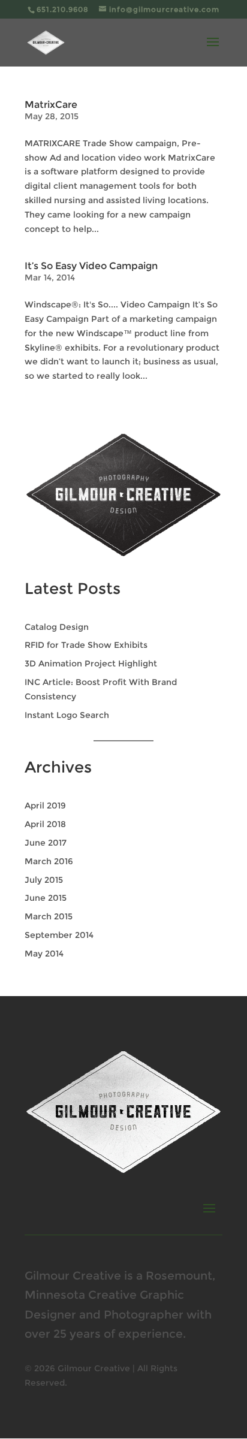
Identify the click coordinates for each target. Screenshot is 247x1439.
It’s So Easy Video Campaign (91, 265)
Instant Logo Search (67, 715)
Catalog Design (57, 627)
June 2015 (46, 897)
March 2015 (49, 916)
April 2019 (45, 805)
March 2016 (49, 861)
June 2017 (46, 842)
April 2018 (45, 824)
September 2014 (59, 935)
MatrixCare (51, 104)
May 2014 (44, 953)
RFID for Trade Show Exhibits (86, 644)
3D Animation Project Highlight (91, 663)
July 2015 (44, 879)
